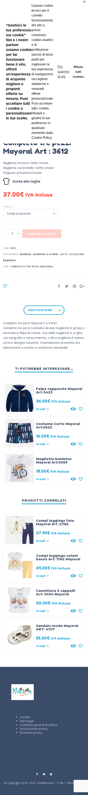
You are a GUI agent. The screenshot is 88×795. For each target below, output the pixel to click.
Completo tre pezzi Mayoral (31, 266)
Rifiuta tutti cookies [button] (78, 71)
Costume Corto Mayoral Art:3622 (58, 425)
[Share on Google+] (81, 286)
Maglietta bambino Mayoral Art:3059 (54, 460)
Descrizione (40, 310)
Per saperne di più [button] (63, 71)
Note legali (26, 721)
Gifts (64, 254)
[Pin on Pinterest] (73, 286)
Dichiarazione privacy (33, 729)
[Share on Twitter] (65, 286)
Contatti (24, 717)
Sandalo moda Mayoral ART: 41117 (57, 627)
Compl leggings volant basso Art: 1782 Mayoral (58, 557)
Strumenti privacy (30, 732)
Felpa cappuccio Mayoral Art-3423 (59, 390)
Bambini (26, 254)
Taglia (7, 206)
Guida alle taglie (26, 181)
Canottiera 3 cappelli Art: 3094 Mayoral (55, 592)
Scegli (40, 409)
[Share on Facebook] (58, 286)
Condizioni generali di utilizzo (38, 725)
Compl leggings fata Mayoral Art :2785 (55, 522)
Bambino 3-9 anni (45, 254)
